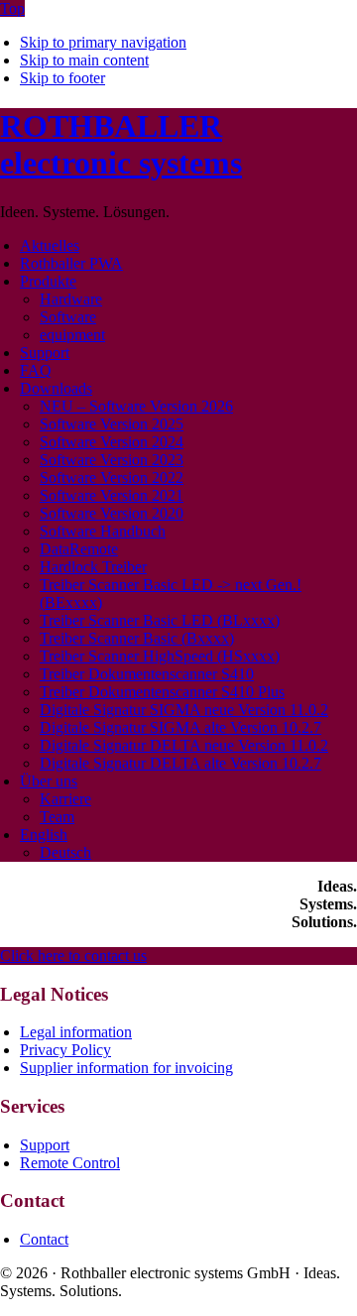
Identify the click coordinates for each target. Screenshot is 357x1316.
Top (12, 8)
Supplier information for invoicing (126, 1067)
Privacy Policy (65, 1049)
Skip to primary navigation (103, 42)
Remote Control (70, 1162)
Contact (44, 1239)
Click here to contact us (73, 955)
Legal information (76, 1031)
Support (44, 1145)
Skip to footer (62, 77)
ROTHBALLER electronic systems (121, 144)
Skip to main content (84, 60)
